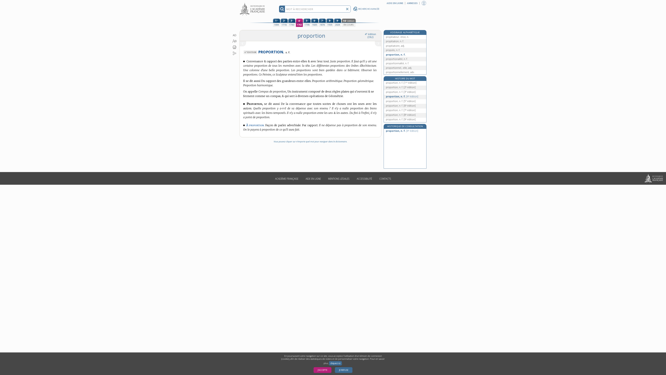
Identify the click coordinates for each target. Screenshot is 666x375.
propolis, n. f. (393, 50)
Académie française (286, 178)
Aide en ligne (313, 178)
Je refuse (343, 370)
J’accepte (322, 370)
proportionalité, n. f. (397, 59)
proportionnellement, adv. (400, 72)
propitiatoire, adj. (395, 45)
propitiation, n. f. (395, 41)
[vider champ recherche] (347, 9)
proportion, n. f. (395, 54)
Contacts (385, 178)
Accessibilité (364, 178)
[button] (235, 35)
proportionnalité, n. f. (397, 63)
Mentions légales (338, 178)
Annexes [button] (412, 3)
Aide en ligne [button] (395, 3)
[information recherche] (282, 9)
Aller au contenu (253, 3)
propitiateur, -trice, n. (397, 37)
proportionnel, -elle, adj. (399, 67)
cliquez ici (335, 363)
